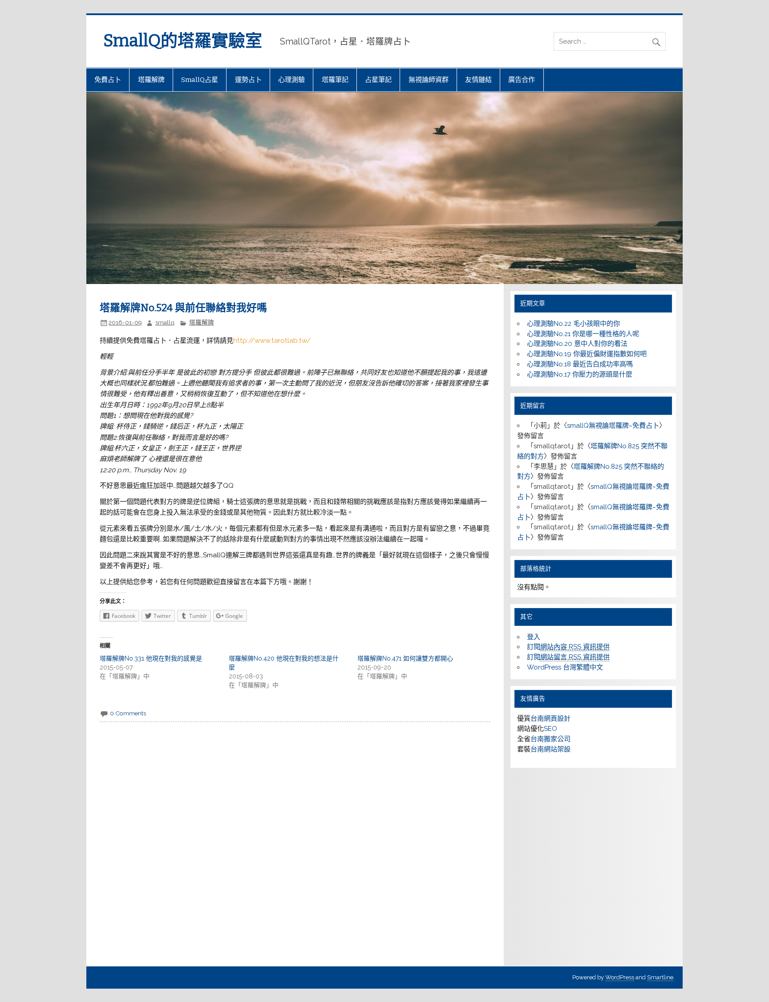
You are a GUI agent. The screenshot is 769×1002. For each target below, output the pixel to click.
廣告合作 (521, 80)
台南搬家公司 (550, 739)
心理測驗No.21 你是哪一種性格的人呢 (583, 334)
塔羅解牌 (151, 80)
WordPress (619, 977)
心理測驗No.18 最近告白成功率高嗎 (580, 364)
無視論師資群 (429, 80)
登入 (533, 637)
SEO (550, 729)
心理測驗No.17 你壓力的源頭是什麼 (579, 374)
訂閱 (568, 647)
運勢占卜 (248, 80)
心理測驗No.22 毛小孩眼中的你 (573, 324)
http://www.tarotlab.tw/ (272, 341)
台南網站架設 (550, 749)
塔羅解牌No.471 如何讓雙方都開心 (405, 658)
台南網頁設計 (550, 718)
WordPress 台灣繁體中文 (565, 667)
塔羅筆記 (335, 80)
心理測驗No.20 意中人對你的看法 (577, 344)
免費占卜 (107, 80)
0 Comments (128, 713)
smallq (164, 322)
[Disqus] (295, 846)
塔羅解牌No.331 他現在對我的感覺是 (151, 658)
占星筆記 (378, 80)
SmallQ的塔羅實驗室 (182, 40)
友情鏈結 (478, 80)
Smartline (660, 977)
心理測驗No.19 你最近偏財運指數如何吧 (587, 354)
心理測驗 (291, 80)
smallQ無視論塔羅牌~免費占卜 (613, 426)
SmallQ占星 (199, 80)
